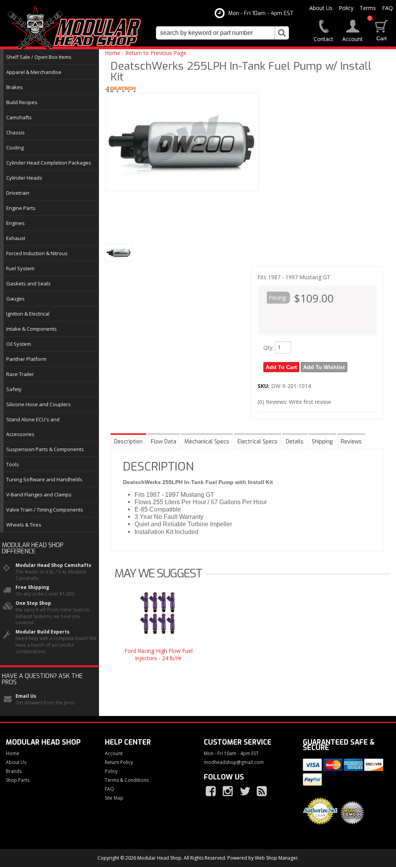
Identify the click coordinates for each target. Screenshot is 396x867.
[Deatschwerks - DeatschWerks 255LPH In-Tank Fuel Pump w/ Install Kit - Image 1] (118, 253)
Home (112, 53)
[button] (222, 32)
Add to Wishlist (324, 367)
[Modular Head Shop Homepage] (77, 28)
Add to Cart (281, 367)
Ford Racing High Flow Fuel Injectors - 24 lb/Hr (159, 654)
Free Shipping (32, 587)
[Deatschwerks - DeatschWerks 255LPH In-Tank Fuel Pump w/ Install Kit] (120, 90)
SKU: (264, 386)
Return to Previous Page (155, 53)
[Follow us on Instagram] (228, 791)
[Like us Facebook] (211, 791)
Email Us (25, 696)
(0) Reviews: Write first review (294, 401)
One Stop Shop (33, 603)
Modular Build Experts (42, 632)
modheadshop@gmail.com (234, 762)
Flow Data (163, 441)
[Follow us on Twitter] (245, 791)
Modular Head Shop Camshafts (53, 565)
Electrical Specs (257, 441)
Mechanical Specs (206, 441)
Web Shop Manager (276, 858)
